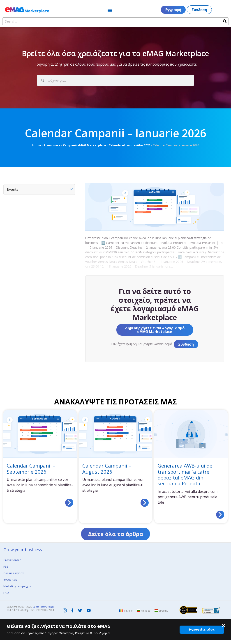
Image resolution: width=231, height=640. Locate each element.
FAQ (6, 593)
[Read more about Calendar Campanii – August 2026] (145, 503)
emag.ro (128, 610)
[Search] (225, 21)
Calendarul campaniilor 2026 (129, 145)
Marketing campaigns (17, 586)
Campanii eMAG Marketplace (84, 145)
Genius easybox (13, 573)
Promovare (52, 145)
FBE (5, 567)
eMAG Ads (10, 580)
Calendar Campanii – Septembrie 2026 (31, 468)
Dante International (43, 606)
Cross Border (12, 560)
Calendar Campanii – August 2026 (106, 468)
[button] (109, 10)
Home (36, 145)
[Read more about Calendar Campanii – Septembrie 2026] (69, 503)
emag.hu (163, 610)
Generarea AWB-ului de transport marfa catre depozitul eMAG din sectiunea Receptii (185, 474)
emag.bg (145, 610)
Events (12, 189)
